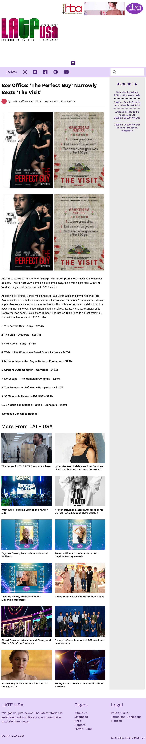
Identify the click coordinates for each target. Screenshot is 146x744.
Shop (78, 720)
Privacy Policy (120, 712)
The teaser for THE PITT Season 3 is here (26, 466)
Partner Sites (83, 728)
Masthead (81, 716)
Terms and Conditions (126, 716)
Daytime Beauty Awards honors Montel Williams (24, 555)
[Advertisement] (103, 37)
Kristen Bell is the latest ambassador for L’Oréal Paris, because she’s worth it (79, 511)
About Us (80, 712)
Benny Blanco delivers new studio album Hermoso (79, 685)
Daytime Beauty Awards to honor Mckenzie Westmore (20, 598)
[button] (73, 63)
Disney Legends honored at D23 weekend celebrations (79, 642)
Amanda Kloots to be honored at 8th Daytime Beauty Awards (76, 555)
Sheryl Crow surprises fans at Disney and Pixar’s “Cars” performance (26, 642)
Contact (79, 724)
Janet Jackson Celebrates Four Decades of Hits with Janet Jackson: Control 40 (79, 468)
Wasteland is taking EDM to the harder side (24, 511)
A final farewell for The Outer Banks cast (79, 596)
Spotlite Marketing (135, 738)
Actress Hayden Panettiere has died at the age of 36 (24, 685)
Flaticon (116, 720)
